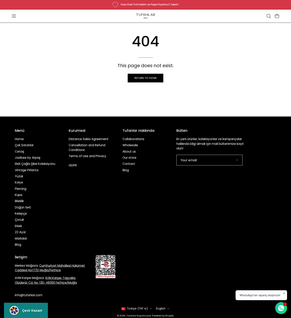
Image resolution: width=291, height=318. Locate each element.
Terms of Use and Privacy (87, 156)
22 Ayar (20, 232)
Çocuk (19, 220)
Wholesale (130, 145)
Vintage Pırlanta (26, 170)
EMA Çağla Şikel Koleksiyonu (35, 164)
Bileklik (19, 201)
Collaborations (133, 139)
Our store (129, 158)
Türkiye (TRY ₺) (137, 308)
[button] (268, 16)
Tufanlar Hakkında (138, 130)
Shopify (169, 315)
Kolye (19, 182)
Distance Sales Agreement (88, 139)
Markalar (21, 238)
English (160, 308)
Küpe (18, 195)
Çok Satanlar (24, 145)
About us (129, 151)
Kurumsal (77, 130)
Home (19, 139)
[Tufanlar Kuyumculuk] (145, 16)
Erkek (18, 226)
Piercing (20, 189)
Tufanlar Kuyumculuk (138, 315)
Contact (129, 164)
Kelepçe (21, 213)
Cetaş (19, 151)
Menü (19, 130)
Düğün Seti (23, 207)
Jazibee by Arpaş (27, 158)
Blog (18, 245)
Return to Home (145, 78)
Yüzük (19, 176)
